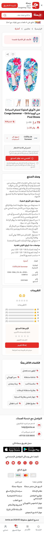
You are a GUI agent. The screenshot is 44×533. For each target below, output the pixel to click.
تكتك (40, 507)
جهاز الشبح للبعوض (33, 512)
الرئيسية (38, 28)
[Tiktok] (19, 462)
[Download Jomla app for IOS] (12, 449)
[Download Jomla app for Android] (31, 449)
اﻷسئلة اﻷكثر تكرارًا (14, 509)
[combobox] (18, 15)
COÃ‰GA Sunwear (20, 266)
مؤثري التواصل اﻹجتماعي (36, 497)
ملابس (27, 28)
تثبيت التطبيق (9, 5)
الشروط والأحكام (15, 504)
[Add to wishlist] (13, 54)
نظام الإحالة (37, 491)
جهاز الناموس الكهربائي (32, 503)
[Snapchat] (7, 462)
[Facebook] (37, 462)
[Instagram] (31, 462)
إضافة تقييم (22, 345)
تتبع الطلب (17, 500)
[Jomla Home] (38, 15)
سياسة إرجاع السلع (14, 491)
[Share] (7, 54)
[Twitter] (25, 462)
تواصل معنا (37, 481)
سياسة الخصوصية (14, 495)
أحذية (25, 261)
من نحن (18, 481)
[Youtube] (13, 462)
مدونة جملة (17, 486)
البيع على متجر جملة (33, 486)
